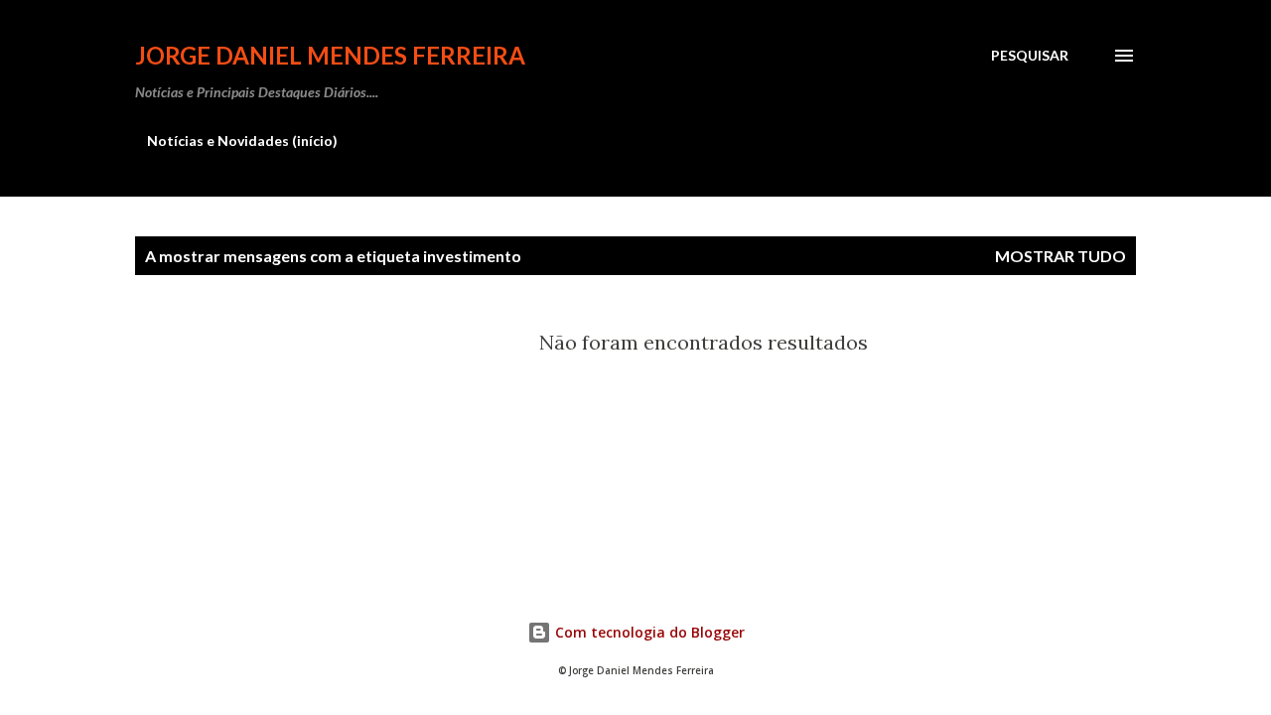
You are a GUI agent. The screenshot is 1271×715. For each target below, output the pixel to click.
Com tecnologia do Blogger (648, 632)
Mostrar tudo (1060, 255)
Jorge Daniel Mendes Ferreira (330, 55)
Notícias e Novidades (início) (242, 140)
